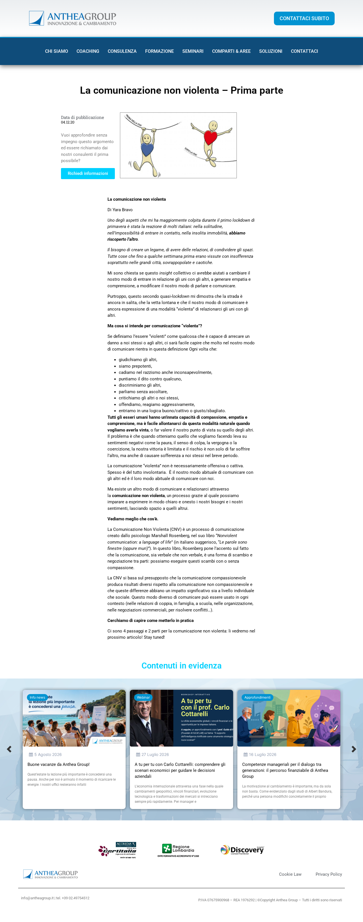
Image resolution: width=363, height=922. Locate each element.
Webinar (143, 697)
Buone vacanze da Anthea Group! (59, 764)
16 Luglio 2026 (263, 754)
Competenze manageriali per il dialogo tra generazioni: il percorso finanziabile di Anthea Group (285, 770)
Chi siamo (56, 51)
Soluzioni (270, 51)
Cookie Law (290, 874)
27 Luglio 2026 (155, 754)
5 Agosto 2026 (48, 754)
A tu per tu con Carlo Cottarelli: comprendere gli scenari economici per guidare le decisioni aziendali (180, 770)
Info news (37, 697)
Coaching (88, 51)
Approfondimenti (257, 697)
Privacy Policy (329, 874)
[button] (9, 749)
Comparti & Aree (231, 51)
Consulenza (122, 51)
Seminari (193, 51)
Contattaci (304, 51)
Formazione (159, 51)
